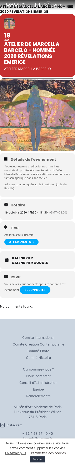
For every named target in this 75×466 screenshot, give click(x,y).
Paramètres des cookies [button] (48, 453)
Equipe (38, 389)
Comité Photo (38, 351)
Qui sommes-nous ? (38, 369)
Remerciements (38, 396)
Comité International (38, 337)
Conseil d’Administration (38, 383)
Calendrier (22, 258)
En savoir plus (15, 453)
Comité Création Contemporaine (38, 344)
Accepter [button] (37, 459)
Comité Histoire (38, 357)
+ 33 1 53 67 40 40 (37, 433)
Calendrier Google (30, 263)
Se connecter (35, 290)
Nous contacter (38, 376)
